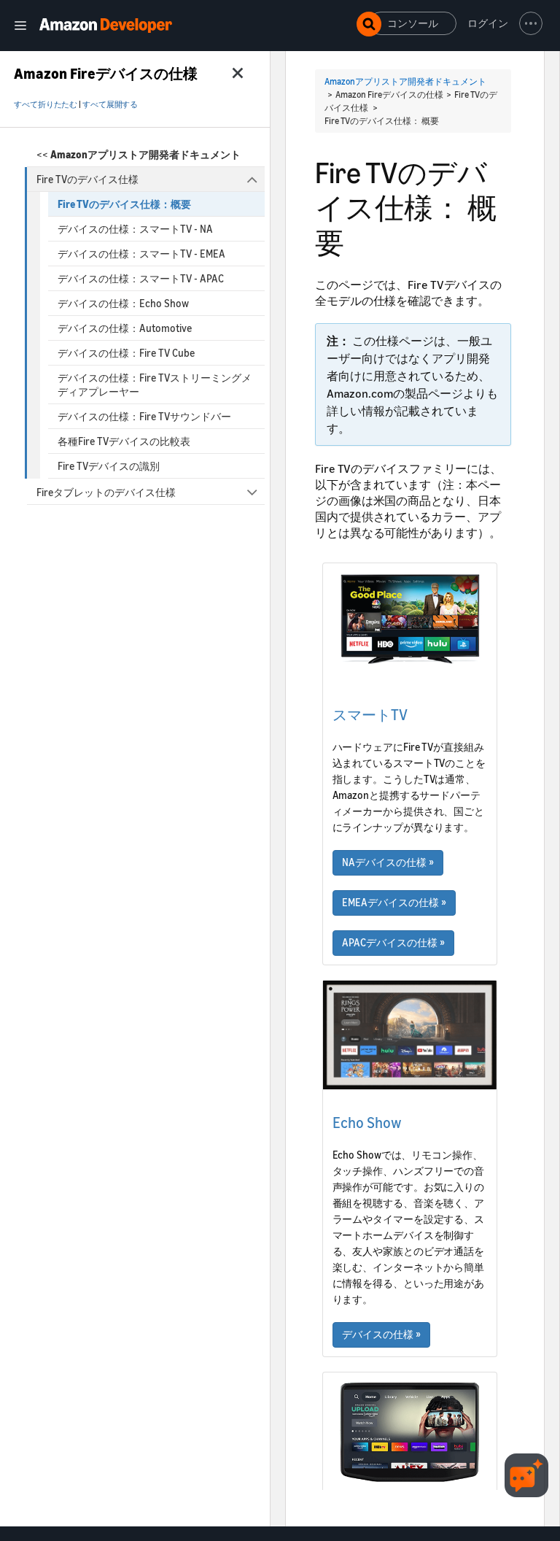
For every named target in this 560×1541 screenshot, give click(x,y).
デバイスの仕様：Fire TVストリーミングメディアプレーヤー (155, 384)
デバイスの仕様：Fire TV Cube (126, 353)
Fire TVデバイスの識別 (109, 466)
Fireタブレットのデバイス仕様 (106, 492)
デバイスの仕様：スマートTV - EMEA (141, 253)
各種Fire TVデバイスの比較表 (124, 441)
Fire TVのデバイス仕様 (87, 179)
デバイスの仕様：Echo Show (123, 303)
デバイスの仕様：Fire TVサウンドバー (144, 416)
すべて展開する (110, 104)
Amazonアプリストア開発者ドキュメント (405, 81)
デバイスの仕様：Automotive (125, 328)
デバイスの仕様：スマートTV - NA (135, 229)
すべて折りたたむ (45, 104)
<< (138, 154)
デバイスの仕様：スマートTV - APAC (141, 278)
